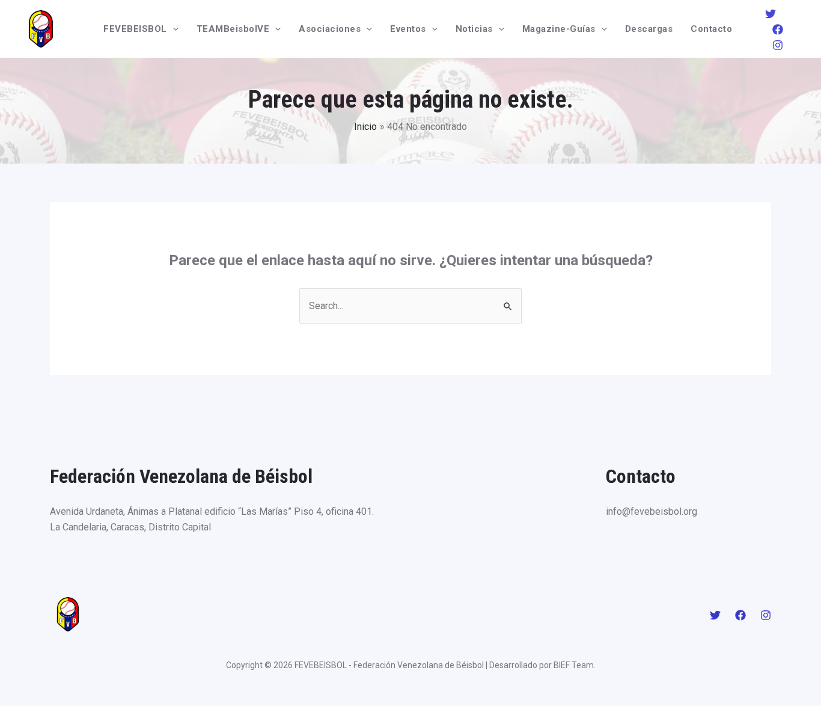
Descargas (649, 28)
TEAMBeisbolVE (233, 28)
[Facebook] (777, 29)
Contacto (711, 28)
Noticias (474, 28)
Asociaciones (330, 28)
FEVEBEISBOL (135, 28)
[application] (173, 29)
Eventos (408, 28)
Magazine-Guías (559, 28)
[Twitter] (770, 13)
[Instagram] (777, 45)
